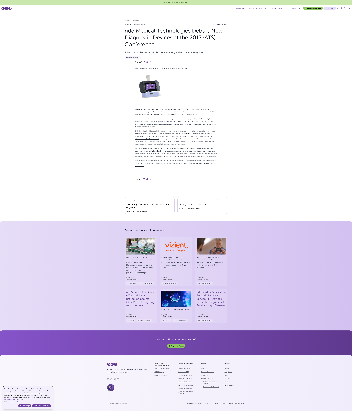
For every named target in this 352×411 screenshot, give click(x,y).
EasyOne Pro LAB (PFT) (184, 368)
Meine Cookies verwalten (12, 402)
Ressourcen (283, 8)
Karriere (227, 378)
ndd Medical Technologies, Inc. (172, 109)
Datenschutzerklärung (11, 399)
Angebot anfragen (314, 8)
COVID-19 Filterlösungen (162, 368)
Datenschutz (199, 403)
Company (227, 363)
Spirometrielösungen (160, 375)
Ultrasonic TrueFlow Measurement (147, 139)
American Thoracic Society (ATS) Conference (164, 114)
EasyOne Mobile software (185, 388)
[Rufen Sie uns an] (345, 8)
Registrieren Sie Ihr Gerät (211, 387)
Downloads (204, 375)
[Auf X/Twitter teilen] (151, 62)
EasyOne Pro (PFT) (183, 372)
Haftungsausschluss (221, 403)
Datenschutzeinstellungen (237, 403)
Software (331, 8)
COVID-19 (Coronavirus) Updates (175, 310)
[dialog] (28, 397)
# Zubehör (131, 320)
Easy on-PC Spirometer (185, 378)
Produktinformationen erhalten (186, 392)
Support (293, 8)
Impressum (190, 403)
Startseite (127, 20)
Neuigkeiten (135, 20)
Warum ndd (240, 8)
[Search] (349, 8)
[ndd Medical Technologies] (128, 364)
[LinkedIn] (114, 379)
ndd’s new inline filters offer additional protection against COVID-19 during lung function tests (140, 299)
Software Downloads (207, 372)
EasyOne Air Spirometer (185, 375)
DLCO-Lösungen (159, 372)
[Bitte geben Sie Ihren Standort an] (338, 8)
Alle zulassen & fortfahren (41, 406)
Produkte (272, 8)
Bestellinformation (207, 378)
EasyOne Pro (188, 134)
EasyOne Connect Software (186, 385)
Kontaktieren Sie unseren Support (210, 382)
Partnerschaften (229, 385)
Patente (226, 382)
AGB (212, 403)
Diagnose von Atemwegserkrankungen (162, 364)
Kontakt (226, 368)
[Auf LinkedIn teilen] (144, 62)
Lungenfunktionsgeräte (185, 363)
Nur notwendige (25, 406)
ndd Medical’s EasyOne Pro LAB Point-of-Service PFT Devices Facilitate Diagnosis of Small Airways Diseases (211, 299)
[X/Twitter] (111, 379)
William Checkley (157, 151)
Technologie (252, 8)
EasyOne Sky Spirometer (185, 382)
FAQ (202, 368)
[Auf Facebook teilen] (147, 62)
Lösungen (263, 8)
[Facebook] (108, 379)
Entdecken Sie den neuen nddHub (175, 2)
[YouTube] (118, 379)
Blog (299, 8)
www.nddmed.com (202, 163)
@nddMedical (139, 166)
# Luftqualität (132, 283)
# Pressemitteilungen (132, 57)
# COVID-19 (166, 320)
